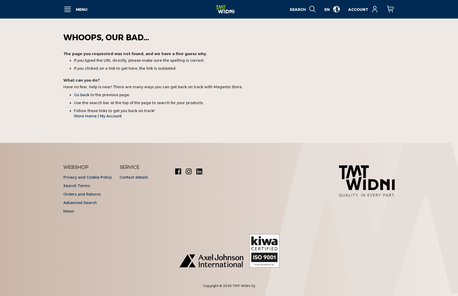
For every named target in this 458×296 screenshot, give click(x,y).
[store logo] (225, 9)
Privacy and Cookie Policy (87, 177)
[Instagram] (188, 172)
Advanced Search (80, 202)
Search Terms (76, 185)
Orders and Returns (82, 194)
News (68, 211)
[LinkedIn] (199, 172)
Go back (81, 94)
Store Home (85, 116)
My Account (111, 116)
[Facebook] (178, 172)
